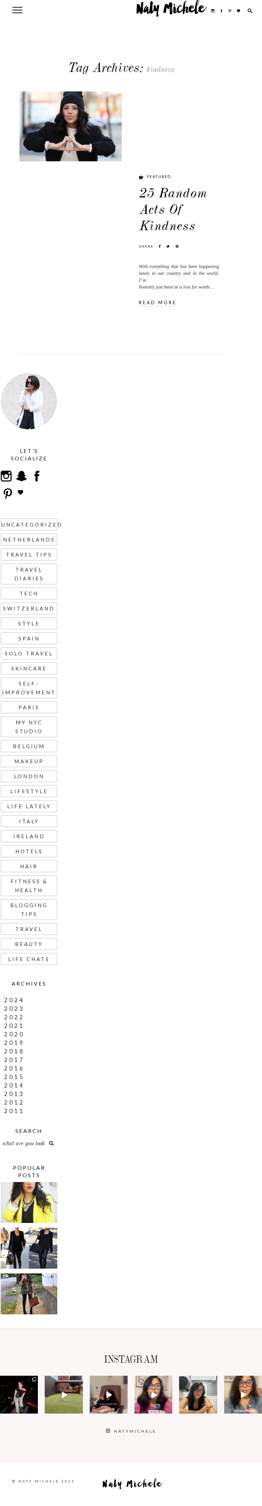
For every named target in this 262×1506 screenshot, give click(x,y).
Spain (29, 638)
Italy (29, 821)
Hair (29, 866)
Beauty (29, 944)
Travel (29, 929)
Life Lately (29, 806)
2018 (14, 1051)
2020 (14, 1034)
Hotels (29, 851)
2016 (14, 1068)
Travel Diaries (29, 573)
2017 (14, 1059)
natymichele (19, 1383)
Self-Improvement (29, 687)
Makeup (29, 761)
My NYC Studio (29, 726)
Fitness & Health (29, 885)
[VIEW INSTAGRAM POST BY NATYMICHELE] (33, 1410)
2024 (14, 1000)
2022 (14, 1017)
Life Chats (29, 959)
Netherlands (29, 539)
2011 (14, 1110)
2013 (14, 1093)
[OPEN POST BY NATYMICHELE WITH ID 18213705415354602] (19, 1395)
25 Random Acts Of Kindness (173, 209)
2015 (14, 1076)
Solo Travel (29, 653)
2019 (14, 1042)
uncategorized (29, 524)
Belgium (29, 746)
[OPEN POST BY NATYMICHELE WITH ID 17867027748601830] (243, 1395)
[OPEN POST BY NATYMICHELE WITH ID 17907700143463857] (109, 1395)
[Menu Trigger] (17, 9)
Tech (29, 593)
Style (29, 623)
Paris (29, 707)
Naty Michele (170, 10)
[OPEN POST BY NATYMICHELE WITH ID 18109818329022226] (153, 1395)
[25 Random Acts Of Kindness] (70, 126)
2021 (14, 1025)
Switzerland (29, 608)
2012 (14, 1102)
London (29, 776)
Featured (159, 176)
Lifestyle (29, 791)
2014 (14, 1085)
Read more (158, 302)
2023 (14, 1008)
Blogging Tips (29, 909)
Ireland (29, 836)
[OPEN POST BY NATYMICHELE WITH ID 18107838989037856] (198, 1395)
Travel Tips (29, 554)
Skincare (29, 668)
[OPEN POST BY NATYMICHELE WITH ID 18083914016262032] (64, 1395)
